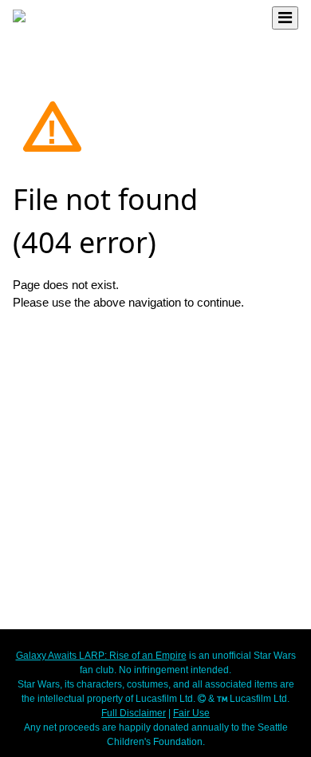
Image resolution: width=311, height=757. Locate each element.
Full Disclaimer (133, 713)
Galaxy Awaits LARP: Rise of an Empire (101, 655)
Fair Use (191, 713)
